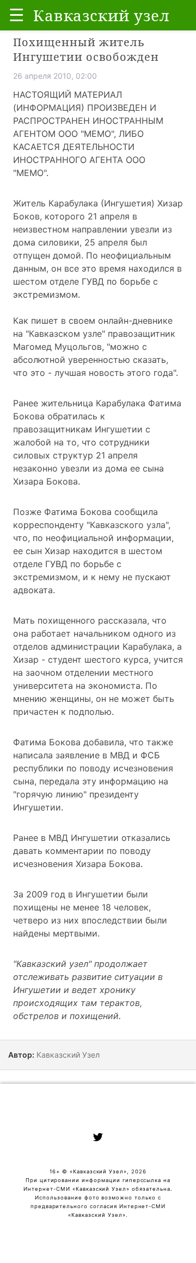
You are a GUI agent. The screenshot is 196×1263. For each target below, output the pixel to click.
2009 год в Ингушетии (75, 894)
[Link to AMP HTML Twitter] (98, 1138)
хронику (118, 989)
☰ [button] (16, 15)
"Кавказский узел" (52, 963)
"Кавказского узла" (127, 524)
